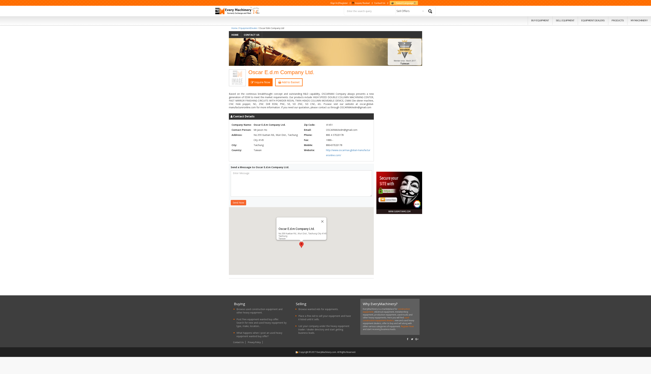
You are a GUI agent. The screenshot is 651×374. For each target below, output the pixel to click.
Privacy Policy (254, 342)
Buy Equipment (540, 20)
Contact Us (379, 3)
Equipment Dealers (593, 20)
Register (343, 3)
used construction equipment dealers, (386, 319)
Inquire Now (262, 82)
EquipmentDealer (248, 28)
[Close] (322, 221)
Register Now (407, 326)
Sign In (334, 3)
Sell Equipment (565, 20)
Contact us (251, 34)
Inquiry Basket (362, 3)
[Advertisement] (400, 120)
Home (234, 28)
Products (618, 20)
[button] (301, 245)
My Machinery (639, 20)
